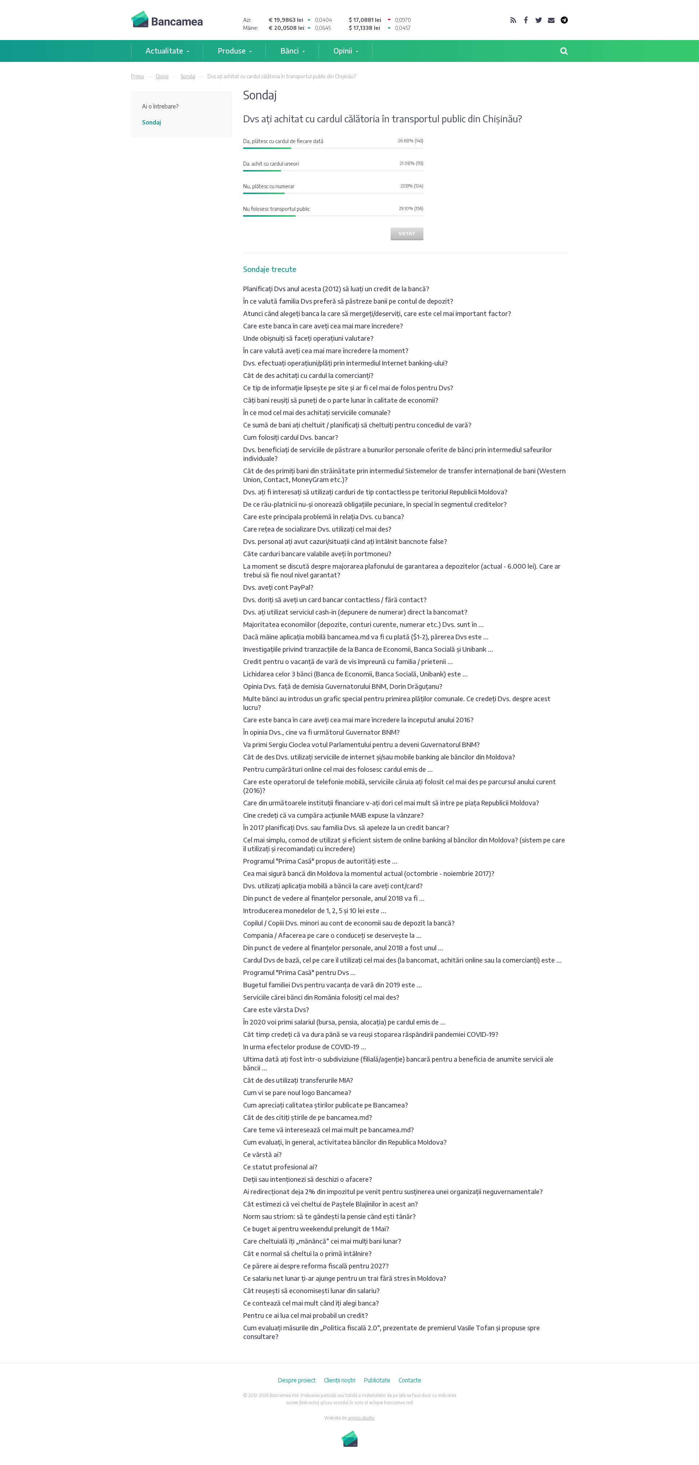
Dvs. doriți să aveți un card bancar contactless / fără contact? (335, 599)
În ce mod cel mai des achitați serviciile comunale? (317, 412)
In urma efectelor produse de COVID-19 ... (304, 1046)
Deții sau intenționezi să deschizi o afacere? (307, 1179)
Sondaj (188, 76)
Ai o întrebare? (160, 106)
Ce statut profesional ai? (280, 1166)
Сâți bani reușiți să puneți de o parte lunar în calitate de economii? (340, 400)
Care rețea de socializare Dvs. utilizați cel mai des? (317, 529)
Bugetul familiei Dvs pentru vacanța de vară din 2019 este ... (332, 984)
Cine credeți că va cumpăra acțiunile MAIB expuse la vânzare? (333, 815)
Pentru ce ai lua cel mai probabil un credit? (305, 1315)
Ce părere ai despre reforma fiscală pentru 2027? (316, 1265)
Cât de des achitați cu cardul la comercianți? (308, 375)
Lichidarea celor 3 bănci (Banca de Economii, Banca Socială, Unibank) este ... (355, 674)
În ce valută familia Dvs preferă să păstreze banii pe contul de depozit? (348, 301)
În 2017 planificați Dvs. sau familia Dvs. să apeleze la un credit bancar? (346, 827)
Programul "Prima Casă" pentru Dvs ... (299, 972)
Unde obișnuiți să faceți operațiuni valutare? (308, 338)
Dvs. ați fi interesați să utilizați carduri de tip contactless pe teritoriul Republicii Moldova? (375, 491)
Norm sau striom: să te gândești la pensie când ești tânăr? (329, 1216)
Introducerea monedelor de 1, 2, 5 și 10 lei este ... (314, 910)
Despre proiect (297, 1380)
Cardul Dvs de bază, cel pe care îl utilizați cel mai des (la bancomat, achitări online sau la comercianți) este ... (402, 960)
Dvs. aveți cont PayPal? (278, 587)
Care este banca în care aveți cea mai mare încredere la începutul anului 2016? (358, 719)
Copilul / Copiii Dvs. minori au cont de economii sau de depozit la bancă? (349, 923)
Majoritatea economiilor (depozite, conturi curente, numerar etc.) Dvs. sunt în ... (363, 624)
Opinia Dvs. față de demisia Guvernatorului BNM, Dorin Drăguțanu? (342, 686)
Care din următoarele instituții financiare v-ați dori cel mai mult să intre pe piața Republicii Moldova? (391, 802)
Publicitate (377, 1380)
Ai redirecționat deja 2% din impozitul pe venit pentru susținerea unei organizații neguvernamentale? (393, 1191)
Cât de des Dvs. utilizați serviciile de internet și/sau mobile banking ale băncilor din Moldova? (379, 757)
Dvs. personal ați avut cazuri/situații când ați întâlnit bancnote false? (345, 541)
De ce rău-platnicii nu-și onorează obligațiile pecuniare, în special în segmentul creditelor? (375, 504)
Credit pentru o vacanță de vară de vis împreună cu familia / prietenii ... (348, 661)
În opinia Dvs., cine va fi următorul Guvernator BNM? (321, 732)
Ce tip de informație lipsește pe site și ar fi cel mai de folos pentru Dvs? (348, 387)
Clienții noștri (339, 1380)
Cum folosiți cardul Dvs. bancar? (290, 437)
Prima (137, 76)
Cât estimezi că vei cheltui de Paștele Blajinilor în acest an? (330, 1204)
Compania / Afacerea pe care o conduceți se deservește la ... (332, 935)
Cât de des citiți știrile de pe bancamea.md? (307, 1117)
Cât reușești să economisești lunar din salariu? (311, 1290)
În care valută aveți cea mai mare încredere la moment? (325, 350)
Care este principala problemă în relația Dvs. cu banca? (323, 516)
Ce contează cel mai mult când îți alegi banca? (311, 1303)
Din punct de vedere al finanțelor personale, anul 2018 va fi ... (333, 898)
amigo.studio (361, 1418)
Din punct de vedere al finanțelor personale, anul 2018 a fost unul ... (343, 947)
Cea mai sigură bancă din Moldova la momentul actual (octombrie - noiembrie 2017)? (368, 873)
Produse (232, 50)
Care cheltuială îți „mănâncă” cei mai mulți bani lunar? (322, 1241)
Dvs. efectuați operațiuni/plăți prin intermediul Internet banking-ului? (345, 363)
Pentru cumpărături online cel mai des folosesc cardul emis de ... (338, 769)
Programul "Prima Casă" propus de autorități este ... (320, 861)
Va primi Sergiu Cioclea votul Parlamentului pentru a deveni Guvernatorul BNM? (361, 744)
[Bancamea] (167, 20)
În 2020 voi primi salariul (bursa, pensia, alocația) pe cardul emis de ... (344, 1022)
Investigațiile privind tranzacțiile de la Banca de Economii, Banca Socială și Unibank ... (368, 649)
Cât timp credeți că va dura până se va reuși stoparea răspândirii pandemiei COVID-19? (370, 1034)
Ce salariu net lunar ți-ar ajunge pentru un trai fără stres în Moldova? (344, 1278)
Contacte (410, 1380)
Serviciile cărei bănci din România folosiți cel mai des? (321, 997)
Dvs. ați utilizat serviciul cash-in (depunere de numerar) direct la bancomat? (355, 612)
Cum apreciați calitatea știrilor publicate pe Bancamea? (325, 1105)
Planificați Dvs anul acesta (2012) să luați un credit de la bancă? (336, 288)
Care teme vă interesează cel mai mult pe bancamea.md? (328, 1129)
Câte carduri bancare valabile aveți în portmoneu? (317, 553)
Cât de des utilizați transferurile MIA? (298, 1080)
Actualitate (164, 50)
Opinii (342, 50)
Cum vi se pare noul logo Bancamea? (297, 1092)
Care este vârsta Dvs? (276, 1009)
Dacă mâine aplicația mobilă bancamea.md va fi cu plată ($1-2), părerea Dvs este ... (366, 636)
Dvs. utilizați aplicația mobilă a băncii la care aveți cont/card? (333, 885)
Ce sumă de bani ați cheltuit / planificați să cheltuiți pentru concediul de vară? (357, 424)
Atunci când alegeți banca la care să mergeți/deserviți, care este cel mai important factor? (377, 313)
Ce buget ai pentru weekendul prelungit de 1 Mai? (316, 1228)
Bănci (289, 50)
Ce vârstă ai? (262, 1154)
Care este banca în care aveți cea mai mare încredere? (323, 325)
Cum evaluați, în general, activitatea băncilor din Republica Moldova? (345, 1142)
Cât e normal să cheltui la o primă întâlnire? (307, 1253)
